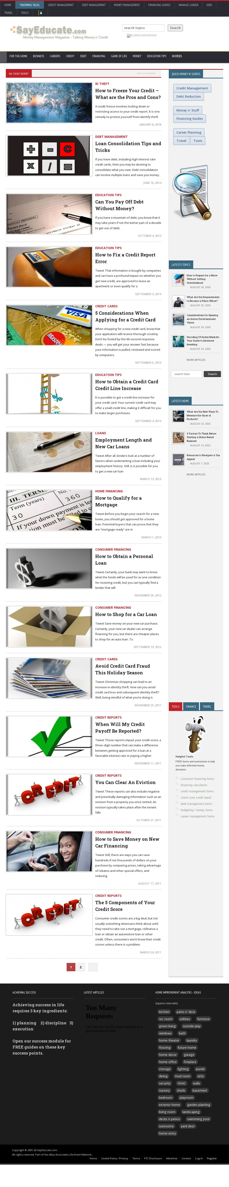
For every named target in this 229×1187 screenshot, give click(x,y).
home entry (167, 1133)
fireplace (190, 1062)
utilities (185, 1019)
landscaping (191, 1112)
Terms (136, 1158)
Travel (8, 13)
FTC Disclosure (153, 1158)
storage (165, 1069)
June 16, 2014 (152, 183)
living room (167, 1112)
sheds (181, 1090)
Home (7, 5)
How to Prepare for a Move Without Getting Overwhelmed (202, 279)
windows (165, 1033)
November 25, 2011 (148, 705)
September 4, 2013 (148, 421)
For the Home (18, 56)
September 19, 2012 (147, 647)
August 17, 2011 (149, 883)
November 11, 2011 (148, 763)
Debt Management (94, 5)
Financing (98, 56)
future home (187, 1047)
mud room (182, 1076)
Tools (25, 13)
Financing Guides (159, 5)
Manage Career (188, 5)
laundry (192, 1040)
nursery (164, 1090)
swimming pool (198, 1119)
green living (167, 1026)
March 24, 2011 (150, 952)
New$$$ (177, 56)
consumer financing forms (197, 778)
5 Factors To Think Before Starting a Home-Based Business (201, 437)
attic (200, 1076)
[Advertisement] (196, 613)
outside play (192, 1026)
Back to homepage (146, 73)
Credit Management (61, 5)
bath (182, 1033)
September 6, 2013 (148, 363)
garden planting (198, 1105)
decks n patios (169, 1119)
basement (200, 1090)
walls (196, 1083)
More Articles (196, 359)
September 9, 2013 (148, 294)
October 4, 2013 (149, 236)
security (164, 1083)
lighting (183, 1069)
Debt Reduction (188, 96)
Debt (83, 56)
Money (137, 56)
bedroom (165, 1097)
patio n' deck (186, 1012)
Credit (70, 56)
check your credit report (196, 797)
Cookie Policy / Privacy (114, 1158)
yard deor (188, 1126)
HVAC (182, 1083)
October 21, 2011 (148, 820)
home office (168, 1062)
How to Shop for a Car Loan (126, 614)
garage (189, 1055)
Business (38, 56)
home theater (169, 1040)
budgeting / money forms (197, 810)
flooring (165, 1047)
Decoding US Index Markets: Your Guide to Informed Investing (203, 340)
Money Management (127, 5)
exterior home (169, 1105)
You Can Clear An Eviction (125, 782)
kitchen (164, 1012)
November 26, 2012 (148, 595)
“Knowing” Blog (29, 5)
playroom (186, 1097)
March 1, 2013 (151, 537)
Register (212, 1158)
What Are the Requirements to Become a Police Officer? (203, 298)
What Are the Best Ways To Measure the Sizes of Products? (202, 415)
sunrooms (166, 1126)
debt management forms (196, 803)
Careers (55, 56)
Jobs (209, 5)
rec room (165, 1019)
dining (163, 1076)
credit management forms (197, 791)
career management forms (198, 816)
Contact (186, 1158)
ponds (200, 1069)
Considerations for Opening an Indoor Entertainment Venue (202, 318)
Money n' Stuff (187, 110)
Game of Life (119, 56)
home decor (168, 1055)
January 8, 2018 (150, 124)
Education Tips (156, 56)
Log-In (199, 1158)
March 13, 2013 (150, 479)
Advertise (171, 1158)
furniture (203, 1019)
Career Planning (188, 132)
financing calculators (194, 785)
